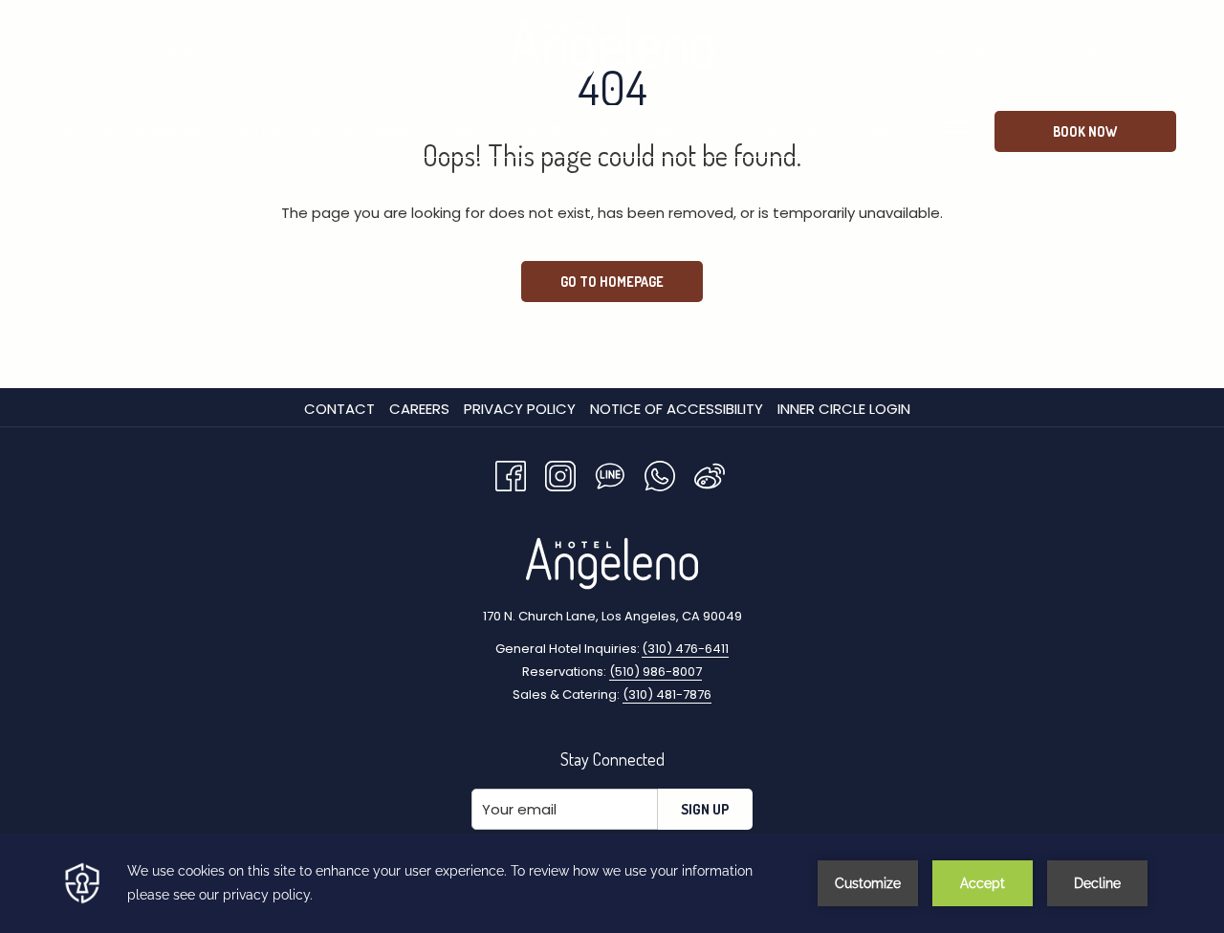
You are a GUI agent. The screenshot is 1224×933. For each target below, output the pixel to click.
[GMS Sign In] (1095, 49)
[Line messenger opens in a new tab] (610, 473)
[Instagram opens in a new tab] (560, 473)
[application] (612, 883)
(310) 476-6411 (685, 649)
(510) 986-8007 (980, 49)
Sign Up (705, 809)
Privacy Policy (520, 409)
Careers (419, 409)
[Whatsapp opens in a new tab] (660, 473)
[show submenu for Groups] (716, 131)
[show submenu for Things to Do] (953, 131)
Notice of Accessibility (676, 409)
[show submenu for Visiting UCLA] (836, 131)
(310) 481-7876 (667, 694)
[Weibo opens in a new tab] (709, 473)
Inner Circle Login (843, 409)
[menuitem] (58, 131)
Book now (1085, 131)
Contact (339, 409)
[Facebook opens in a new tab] (510, 473)
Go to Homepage (612, 281)
